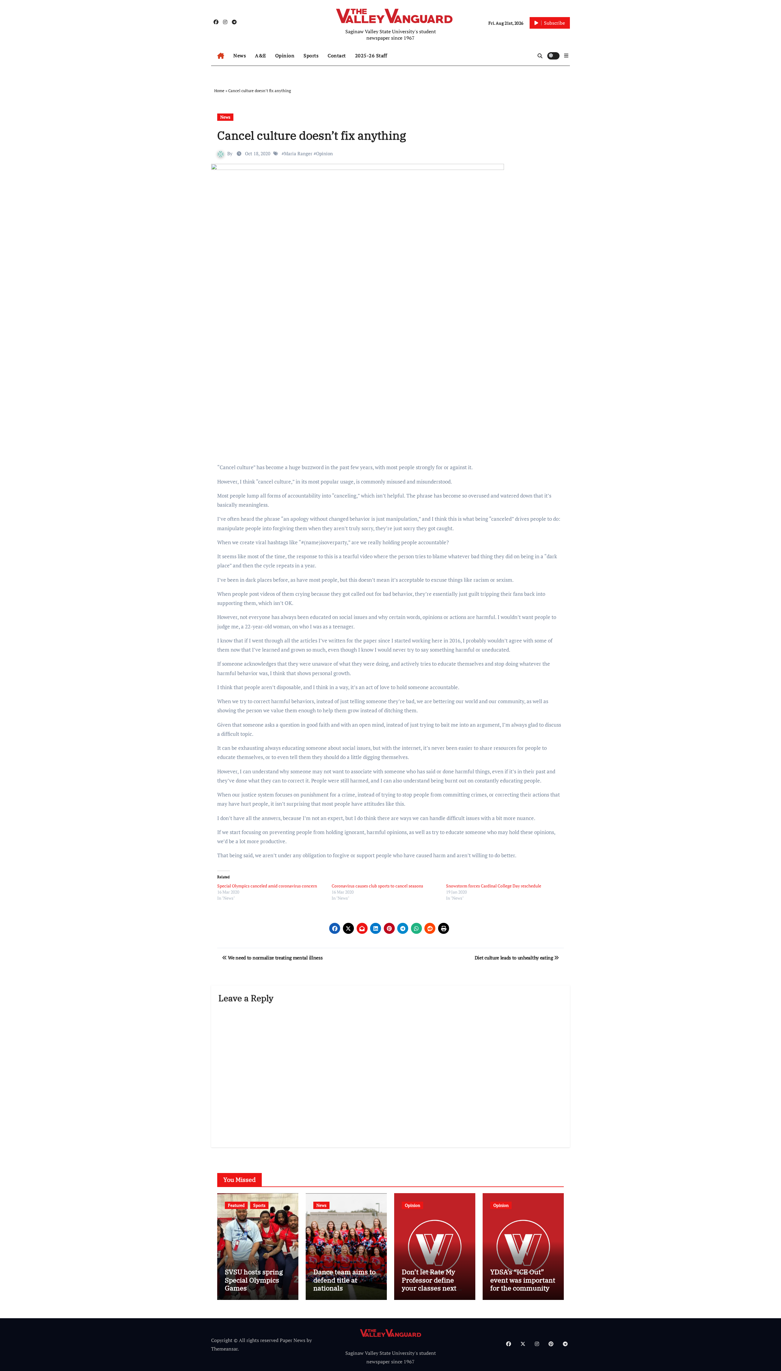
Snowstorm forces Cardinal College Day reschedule (493, 886)
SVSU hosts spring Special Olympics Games (254, 1279)
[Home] (221, 56)
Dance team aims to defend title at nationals (344, 1279)
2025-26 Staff (371, 55)
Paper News (292, 1340)
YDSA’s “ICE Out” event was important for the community (522, 1279)
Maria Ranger (298, 153)
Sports (311, 55)
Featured (236, 1205)
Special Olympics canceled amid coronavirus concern (267, 886)
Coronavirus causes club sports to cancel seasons (377, 886)
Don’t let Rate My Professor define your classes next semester (429, 1283)
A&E (260, 55)
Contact (337, 55)
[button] (566, 55)
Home (219, 90)
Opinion (285, 55)
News (239, 55)
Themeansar (224, 1348)
